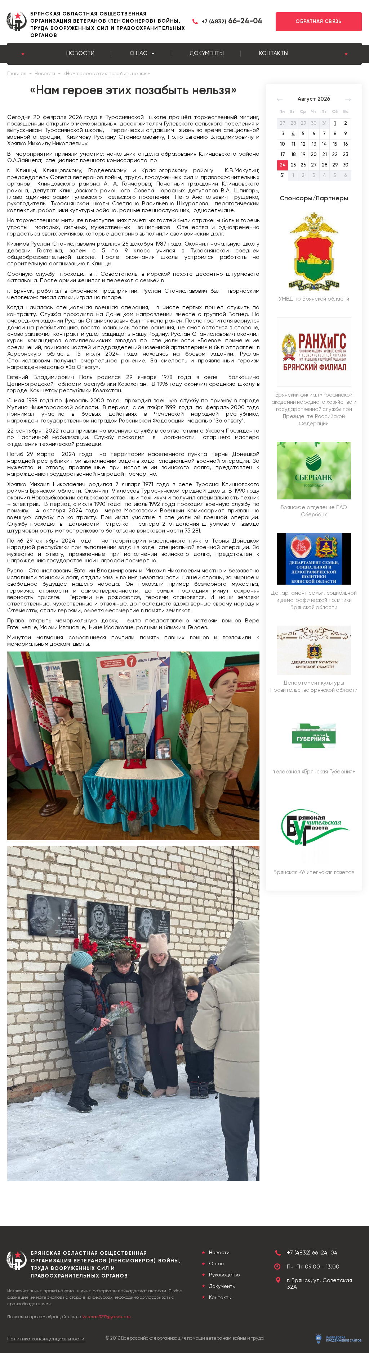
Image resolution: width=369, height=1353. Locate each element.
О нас (138, 53)
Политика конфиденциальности (45, 1338)
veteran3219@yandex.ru (107, 1317)
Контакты (273, 53)
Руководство (224, 1274)
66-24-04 (231, 21)
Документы (207, 53)
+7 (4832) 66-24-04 (312, 1253)
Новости (80, 53)
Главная (16, 73)
